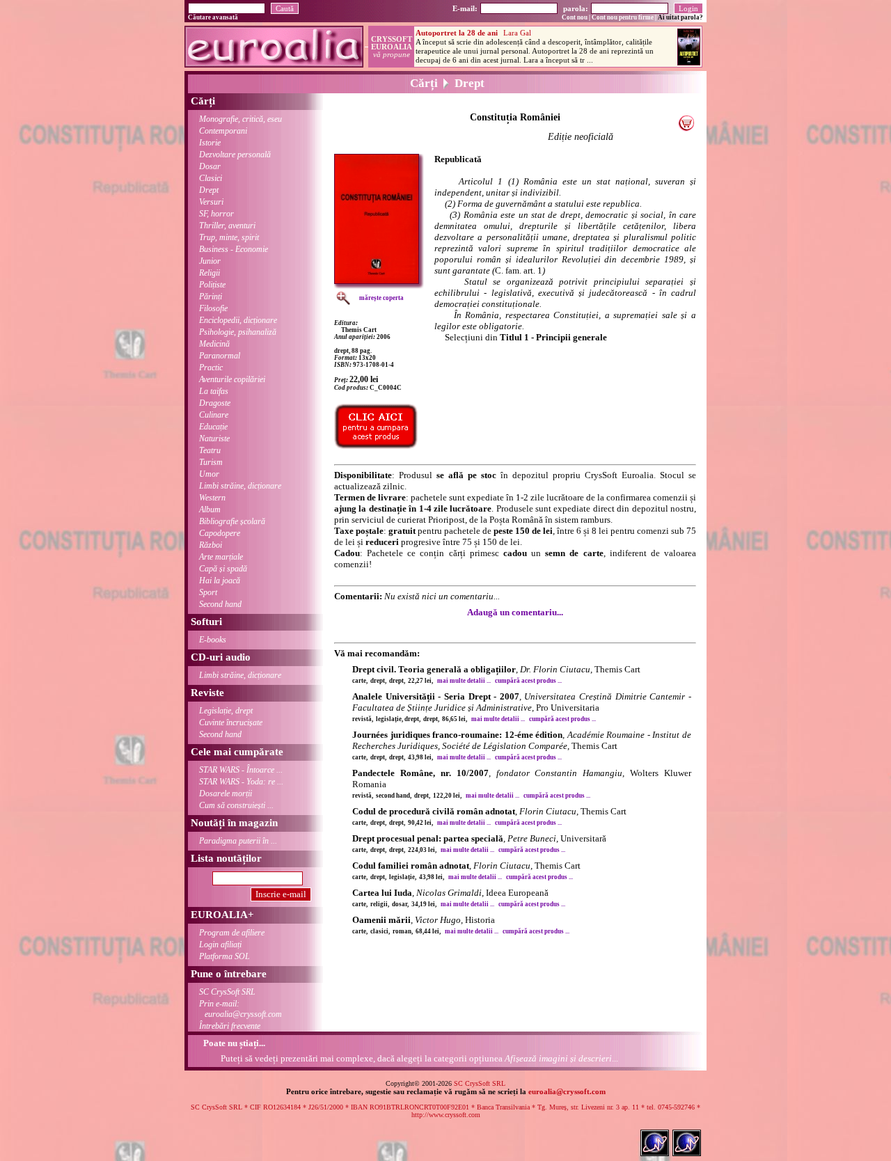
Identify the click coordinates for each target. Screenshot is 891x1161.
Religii (209, 273)
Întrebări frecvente (229, 1026)
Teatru (210, 450)
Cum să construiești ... (236, 805)
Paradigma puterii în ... (238, 841)
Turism (211, 462)
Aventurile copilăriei (232, 379)
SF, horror (216, 214)
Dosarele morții (225, 793)
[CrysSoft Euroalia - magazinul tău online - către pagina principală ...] (273, 64)
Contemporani (223, 131)
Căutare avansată (213, 17)
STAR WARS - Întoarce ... (241, 770)
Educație (213, 427)
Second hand (220, 604)
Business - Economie (233, 249)
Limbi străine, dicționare (240, 486)
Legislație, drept (226, 711)
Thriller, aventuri (227, 225)
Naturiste (214, 438)
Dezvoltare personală (235, 154)
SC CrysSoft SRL (227, 992)
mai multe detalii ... (464, 680)
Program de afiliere (232, 933)
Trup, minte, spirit (229, 237)
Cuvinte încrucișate (230, 722)
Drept (209, 190)
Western (212, 498)
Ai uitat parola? (680, 17)
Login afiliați (220, 944)
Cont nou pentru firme (623, 17)
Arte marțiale (221, 557)
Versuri (211, 202)
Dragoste (214, 403)
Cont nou (575, 17)
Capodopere (219, 533)
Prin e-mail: (240, 1009)
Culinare (213, 415)
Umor (209, 474)
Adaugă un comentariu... (515, 612)
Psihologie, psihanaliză (237, 332)
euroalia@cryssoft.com (567, 1091)
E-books (212, 640)
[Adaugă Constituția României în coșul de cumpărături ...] (686, 128)
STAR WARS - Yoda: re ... (241, 782)
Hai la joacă (219, 580)
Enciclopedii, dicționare (238, 320)
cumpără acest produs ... (528, 680)
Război (210, 545)
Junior (210, 261)
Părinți (210, 296)
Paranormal (219, 356)
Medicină (214, 344)
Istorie (210, 143)
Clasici (210, 178)
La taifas (213, 391)
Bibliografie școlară (232, 521)
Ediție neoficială (580, 137)
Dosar (210, 166)
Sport (208, 592)
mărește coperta (381, 297)
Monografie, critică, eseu (240, 119)
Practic (211, 367)
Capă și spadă (223, 569)
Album (210, 509)
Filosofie (213, 308)
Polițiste (212, 285)
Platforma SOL (224, 956)
